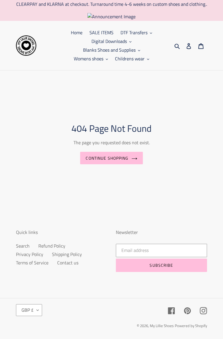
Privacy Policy (29, 254)
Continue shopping (107, 158)
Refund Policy (51, 245)
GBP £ (27, 309)
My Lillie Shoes (162, 326)
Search (23, 245)
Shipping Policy (67, 254)
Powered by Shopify (191, 326)
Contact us (67, 262)
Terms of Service (32, 262)
